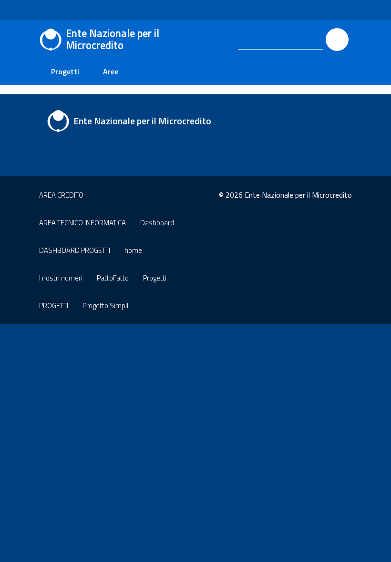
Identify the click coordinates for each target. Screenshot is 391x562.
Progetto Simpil (105, 305)
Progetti (65, 71)
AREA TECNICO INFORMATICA (82, 222)
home (133, 250)
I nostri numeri (60, 277)
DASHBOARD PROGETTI (74, 250)
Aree (110, 71)
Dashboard (157, 222)
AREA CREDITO (61, 195)
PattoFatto (113, 277)
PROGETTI (53, 305)
